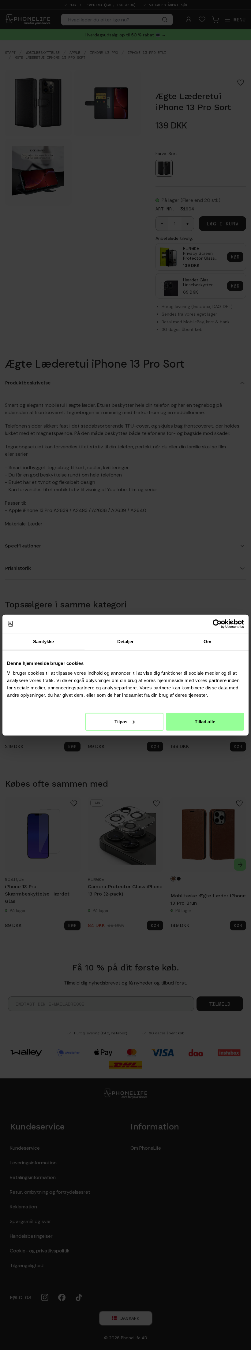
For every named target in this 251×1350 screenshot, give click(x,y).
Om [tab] (207, 641)
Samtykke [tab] (43, 641)
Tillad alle (205, 721)
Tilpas (121, 721)
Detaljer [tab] (125, 641)
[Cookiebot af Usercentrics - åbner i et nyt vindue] (217, 624)
